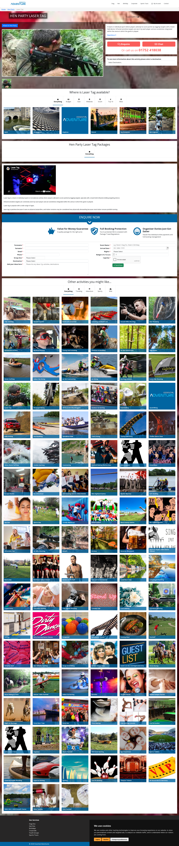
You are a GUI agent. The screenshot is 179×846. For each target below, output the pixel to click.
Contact (166, 3)
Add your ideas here (15, 264)
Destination (18, 261)
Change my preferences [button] (119, 839)
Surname (19, 248)
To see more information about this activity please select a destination (134, 59)
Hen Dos (32, 826)
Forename (18, 245)
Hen (118, 3)
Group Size (18, 258)
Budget (103, 255)
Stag (113, 3)
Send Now (118, 265)
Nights (107, 251)
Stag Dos (32, 824)
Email (20, 251)
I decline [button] (105, 839)
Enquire (125, 44)
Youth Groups (34, 833)
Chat (160, 44)
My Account (157, 3)
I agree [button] (97, 839)
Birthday (125, 3)
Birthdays (32, 828)
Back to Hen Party (10, 26)
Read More (111, 35)
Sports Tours (144, 3)
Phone (20, 255)
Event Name (105, 245)
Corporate (134, 3)
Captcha (106, 258)
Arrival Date (105, 248)
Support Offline (131, 17)
